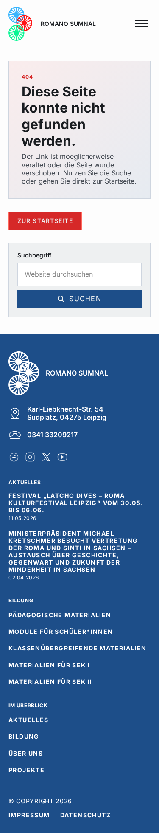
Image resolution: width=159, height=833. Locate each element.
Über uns (25, 753)
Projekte (26, 770)
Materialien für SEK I (49, 665)
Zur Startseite (45, 220)
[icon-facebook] (14, 457)
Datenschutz (85, 815)
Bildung (23, 736)
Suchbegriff (34, 255)
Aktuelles (28, 720)
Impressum (29, 815)
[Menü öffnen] (141, 23)
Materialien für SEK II (50, 681)
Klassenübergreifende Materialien (77, 648)
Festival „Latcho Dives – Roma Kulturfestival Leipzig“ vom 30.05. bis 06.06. (76, 503)
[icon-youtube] (62, 457)
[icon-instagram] (30, 457)
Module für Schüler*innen (60, 631)
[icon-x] (46, 457)
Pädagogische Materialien (60, 615)
